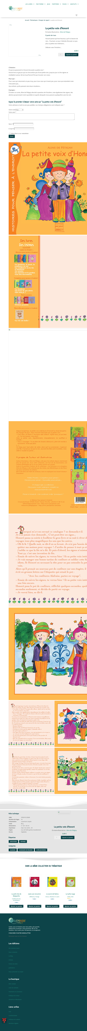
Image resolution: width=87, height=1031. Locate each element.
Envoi (11, 136)
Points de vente (13, 964)
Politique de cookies (14, 1019)
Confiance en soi (16, 899)
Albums (12, 850)
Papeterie (55, 4)
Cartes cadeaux (4, 1020)
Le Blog (11, 956)
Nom (11, 124)
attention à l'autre (54, 896)
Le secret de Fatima (52, 894)
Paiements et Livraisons (15, 991)
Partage (37, 896)
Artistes (11, 960)
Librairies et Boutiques (15, 999)
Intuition (13, 841)
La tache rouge (70, 894)
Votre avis (12, 112)
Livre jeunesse (41, 850)
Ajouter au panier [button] (16, 906)
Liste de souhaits (13, 988)
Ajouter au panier (71, 54)
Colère (68, 896)
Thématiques (34, 20)
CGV (10, 1011)
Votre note (12, 110)
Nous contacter (13, 952)
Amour (47, 896)
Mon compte (12, 984)
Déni (72, 896)
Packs (64, 4)
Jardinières (12, 968)
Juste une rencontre (34, 894)
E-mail (11, 129)
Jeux (48, 4)
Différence (32, 896)
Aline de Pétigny (65, 32)
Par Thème (40, 4)
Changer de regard (43, 20)
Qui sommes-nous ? (14, 948)
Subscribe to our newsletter (19, 133)
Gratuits (73, 4)
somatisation (16, 900)
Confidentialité (13, 1015)
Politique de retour (14, 995)
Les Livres (28, 4)
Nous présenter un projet (16, 972)
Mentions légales (13, 1023)
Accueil (27, 20)
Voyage (22, 841)
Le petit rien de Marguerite (16, 895)
